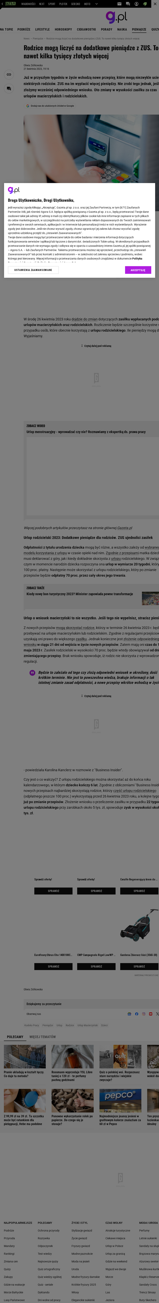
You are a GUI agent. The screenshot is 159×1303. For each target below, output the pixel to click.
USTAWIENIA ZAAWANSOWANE (33, 270)
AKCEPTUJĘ (138, 270)
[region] (79, 230)
